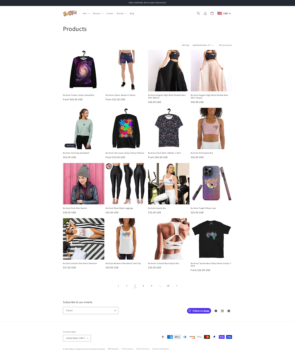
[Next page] (176, 285)
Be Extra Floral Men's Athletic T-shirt (164, 153)
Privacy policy (127, 349)
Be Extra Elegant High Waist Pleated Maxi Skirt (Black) (167, 96)
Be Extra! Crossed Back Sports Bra (163, 263)
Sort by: (185, 45)
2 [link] (135, 285)
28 (168, 285)
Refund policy (113, 349)
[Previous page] (118, 285)
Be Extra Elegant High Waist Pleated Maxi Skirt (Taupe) (209, 96)
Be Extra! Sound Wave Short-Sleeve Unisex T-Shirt (211, 264)
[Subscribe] (114, 310)
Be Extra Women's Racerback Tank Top (123, 263)
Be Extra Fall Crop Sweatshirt (76, 153)
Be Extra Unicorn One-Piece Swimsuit (80, 263)
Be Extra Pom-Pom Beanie (75, 208)
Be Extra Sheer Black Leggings (119, 208)
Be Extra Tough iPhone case (203, 208)
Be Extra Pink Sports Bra (202, 153)
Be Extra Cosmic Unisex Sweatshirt (78, 95)
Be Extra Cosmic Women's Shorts (120, 95)
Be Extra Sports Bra (157, 208)
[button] (86, 13)
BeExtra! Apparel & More (79, 349)
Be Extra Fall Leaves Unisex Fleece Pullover (125, 153)
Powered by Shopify (97, 349)
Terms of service (142, 349)
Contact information (160, 349)
